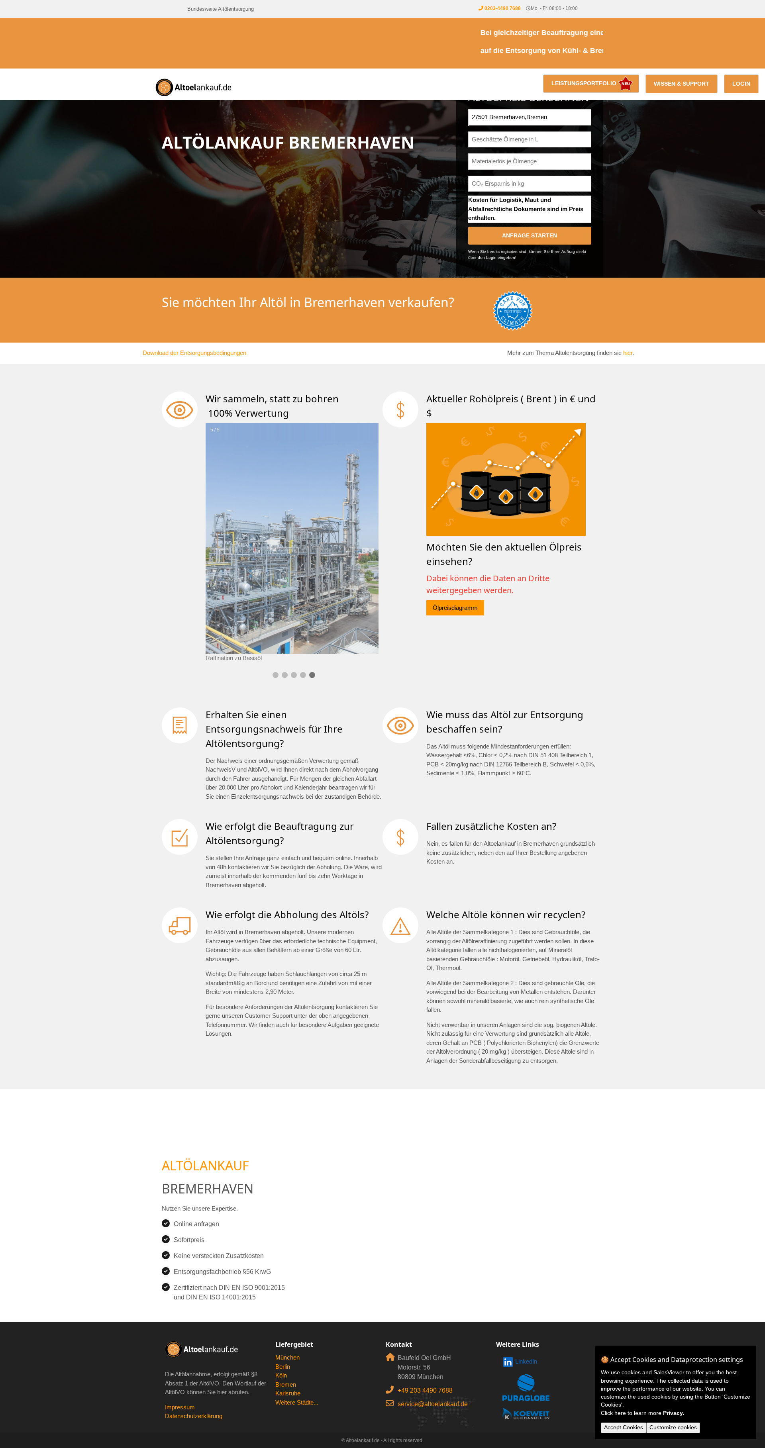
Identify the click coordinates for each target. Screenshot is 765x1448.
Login (741, 83)
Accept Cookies (623, 1427)
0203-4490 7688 (502, 8)
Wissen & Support (681, 83)
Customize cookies (673, 1427)
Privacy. (673, 1413)
